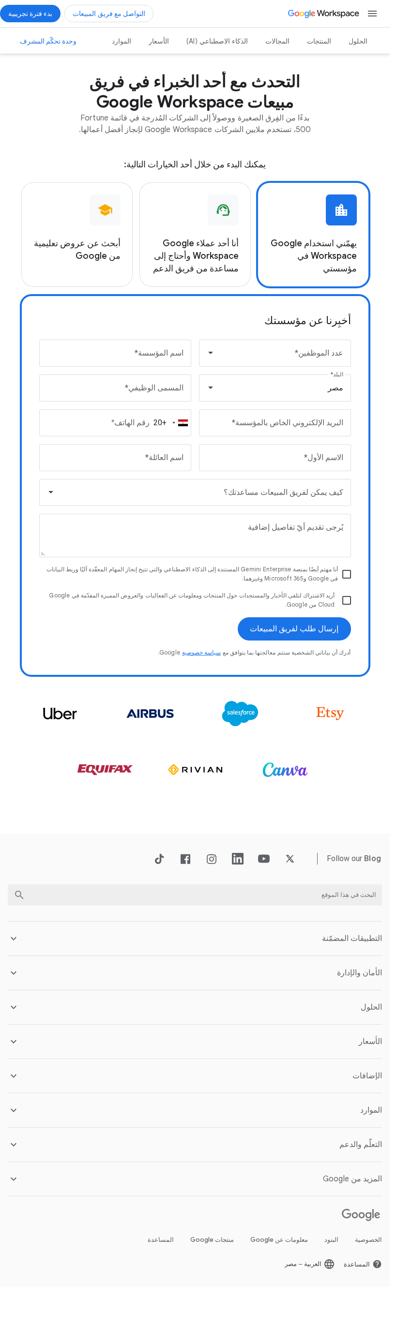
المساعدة (161, 1240)
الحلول (358, 41)
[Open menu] (372, 13)
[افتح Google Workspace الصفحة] (324, 13)
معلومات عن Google (279, 1240)
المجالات (277, 41)
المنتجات (319, 41)
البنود (331, 1240)
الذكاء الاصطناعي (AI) (217, 41)
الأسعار (159, 41)
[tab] (313, 234)
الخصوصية (368, 1240)
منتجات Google (212, 1240)
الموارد (121, 41)
